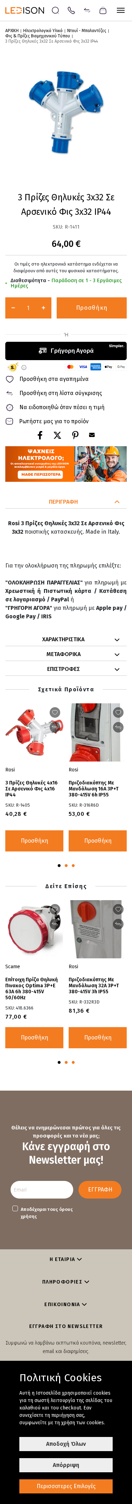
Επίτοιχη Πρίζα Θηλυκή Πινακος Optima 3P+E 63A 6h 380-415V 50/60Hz (31, 989)
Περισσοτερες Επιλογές (66, 1486)
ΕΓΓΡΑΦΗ (100, 1189)
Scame (12, 967)
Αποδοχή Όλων (66, 1444)
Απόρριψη (66, 1465)
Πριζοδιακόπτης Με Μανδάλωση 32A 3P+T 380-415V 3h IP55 (94, 986)
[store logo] (28, 10)
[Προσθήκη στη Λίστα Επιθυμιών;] (118, 712)
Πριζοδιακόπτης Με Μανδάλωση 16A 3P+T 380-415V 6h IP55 (94, 789)
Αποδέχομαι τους (47, 1213)
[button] (66, 502)
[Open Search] (55, 10)
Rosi (73, 770)
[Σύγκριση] (87, 10)
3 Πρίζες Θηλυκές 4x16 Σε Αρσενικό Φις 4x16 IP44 (31, 789)
